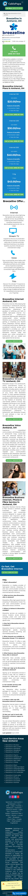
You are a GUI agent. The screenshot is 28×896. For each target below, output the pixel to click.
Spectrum (9, 802)
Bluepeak (16, 817)
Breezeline (14, 13)
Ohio (19, 13)
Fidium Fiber (11, 819)
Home (7, 895)
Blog (15, 895)
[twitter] (15, 796)
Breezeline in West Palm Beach (15, 767)
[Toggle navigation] (22, 2)
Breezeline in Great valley (13, 775)
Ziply (12, 806)
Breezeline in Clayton (12, 755)
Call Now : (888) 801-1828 (14, 341)
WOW (8, 815)
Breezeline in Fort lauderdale (14, 772)
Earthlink (18, 807)
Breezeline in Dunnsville (13, 780)
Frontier (18, 806)
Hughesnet (14, 823)
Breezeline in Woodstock (13, 750)
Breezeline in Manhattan (13, 748)
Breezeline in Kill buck (12, 777)
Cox (18, 804)
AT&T (7, 806)
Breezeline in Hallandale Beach (15, 768)
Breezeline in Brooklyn (12, 745)
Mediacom (9, 807)
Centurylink (18, 802)
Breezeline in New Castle (13, 760)
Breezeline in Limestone (13, 779)
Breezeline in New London (13, 746)
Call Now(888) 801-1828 (14, 53)
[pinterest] (18, 796)
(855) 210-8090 (14, 8)
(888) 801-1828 (6, 39)
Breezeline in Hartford (12, 752)
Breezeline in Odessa (12, 762)
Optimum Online (11, 809)
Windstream (12, 804)
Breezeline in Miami (11, 765)
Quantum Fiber (16, 813)
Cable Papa (8, 13)
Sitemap (20, 895)
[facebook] (10, 796)
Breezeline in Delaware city (14, 757)
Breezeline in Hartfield (12, 782)
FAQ (11, 895)
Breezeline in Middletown (13, 758)
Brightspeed (16, 821)
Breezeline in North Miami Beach (15, 770)
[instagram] (12, 796)
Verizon (13, 815)
